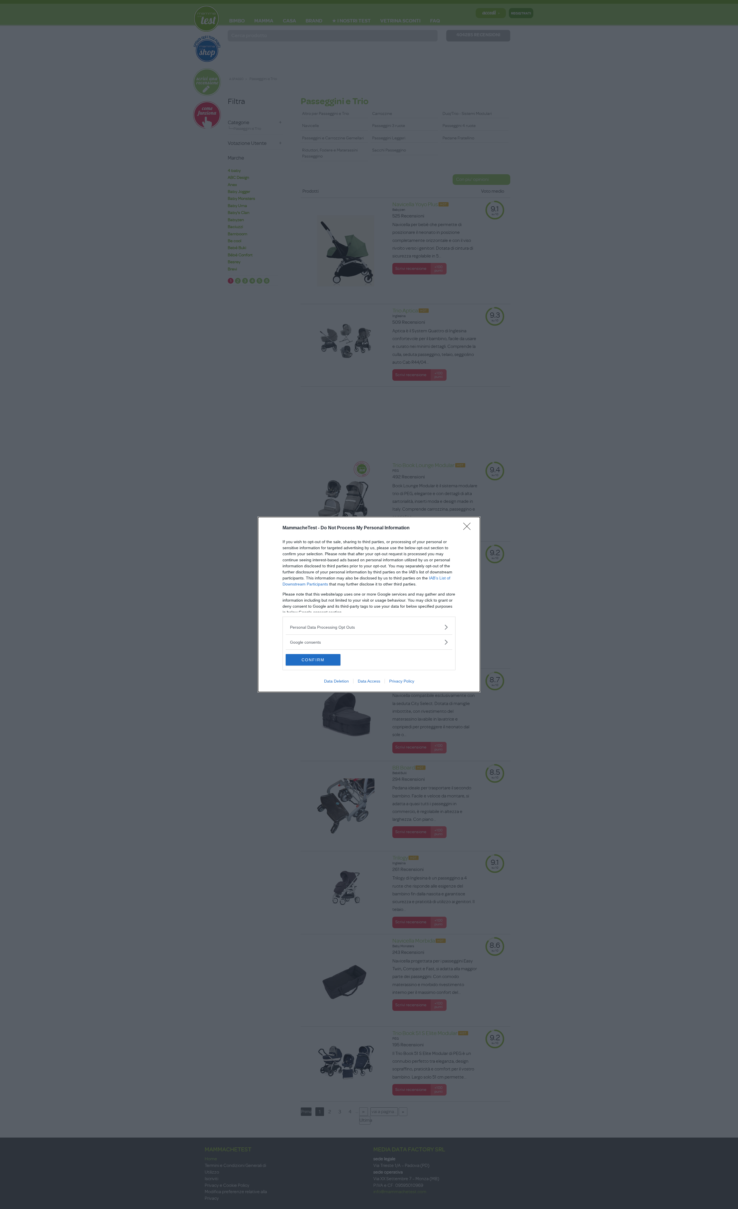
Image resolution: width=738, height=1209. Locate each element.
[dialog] (369, 604)
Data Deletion (336, 681)
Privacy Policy (401, 681)
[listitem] (369, 627)
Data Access (369, 681)
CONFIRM (313, 659)
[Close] (468, 528)
